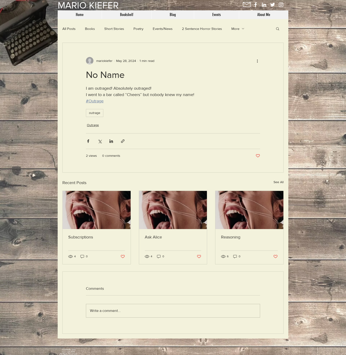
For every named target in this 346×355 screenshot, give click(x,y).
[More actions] (257, 61)
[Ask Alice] (173, 210)
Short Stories (114, 29)
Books (90, 29)
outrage (94, 113)
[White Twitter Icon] (273, 5)
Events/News (163, 29)
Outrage (93, 125)
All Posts (69, 29)
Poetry (138, 29)
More (235, 29)
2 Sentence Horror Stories (202, 29)
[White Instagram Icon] (281, 5)
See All (279, 182)
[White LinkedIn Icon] (264, 5)
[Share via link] (123, 141)
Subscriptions (80, 237)
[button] (277, 28)
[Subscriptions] (97, 210)
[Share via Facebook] (88, 141)
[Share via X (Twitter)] (99, 141)
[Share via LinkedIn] (111, 141)
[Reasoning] (249, 210)
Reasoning (230, 237)
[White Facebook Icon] (256, 5)
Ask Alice (153, 237)
